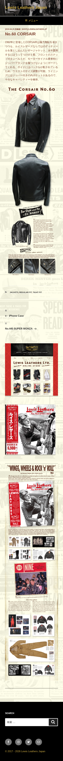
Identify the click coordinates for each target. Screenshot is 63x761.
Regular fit (25, 292)
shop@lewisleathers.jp (34, 29)
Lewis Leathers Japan (26, 7)
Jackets (14, 292)
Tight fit (37, 292)
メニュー (33, 20)
